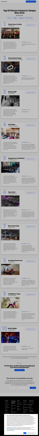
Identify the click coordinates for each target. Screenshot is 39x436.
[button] (36, 415)
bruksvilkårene (10, 428)
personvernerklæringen (11, 429)
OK (24, 433)
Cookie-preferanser (31, 433)
